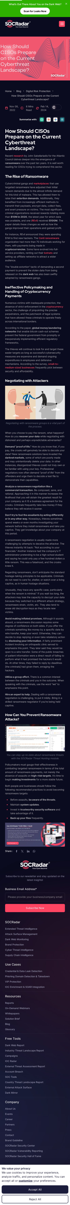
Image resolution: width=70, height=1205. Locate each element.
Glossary (10, 1029)
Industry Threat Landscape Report (24, 1050)
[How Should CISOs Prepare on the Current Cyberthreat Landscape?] (18, 24)
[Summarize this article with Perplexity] (62, 119)
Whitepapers (12, 1013)
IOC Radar (11, 1061)
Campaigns (11, 1055)
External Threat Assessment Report (25, 1066)
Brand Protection (14, 944)
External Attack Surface (18, 1087)
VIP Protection (13, 981)
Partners (10, 1124)
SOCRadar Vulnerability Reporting (24, 1150)
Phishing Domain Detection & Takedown (27, 976)
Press (8, 1129)
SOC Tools (11, 1076)
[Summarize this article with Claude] (48, 119)
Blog (7, 1024)
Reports (9, 1002)
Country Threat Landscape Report (24, 1082)
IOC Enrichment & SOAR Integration (25, 986)
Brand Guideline (14, 1140)
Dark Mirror (11, 1092)
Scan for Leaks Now (35, 11)
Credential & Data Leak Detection (23, 971)
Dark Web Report (14, 1045)
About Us (10, 1108)
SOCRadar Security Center (20, 1145)
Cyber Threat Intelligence (19, 949)
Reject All (35, 1199)
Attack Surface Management (21, 934)
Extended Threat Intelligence (21, 928)
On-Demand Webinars (17, 1008)
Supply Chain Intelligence (19, 955)
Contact (9, 1135)
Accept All (35, 1189)
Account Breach (14, 1071)
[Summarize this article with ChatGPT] (42, 119)
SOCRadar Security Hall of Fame (23, 1156)
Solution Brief (12, 1018)
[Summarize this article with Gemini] (55, 119)
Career (9, 1119)
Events (9, 1113)
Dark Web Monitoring (17, 939)
